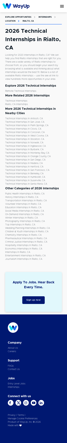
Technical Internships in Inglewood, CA (25, 146)
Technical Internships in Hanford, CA (24, 167)
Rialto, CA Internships (16, 104)
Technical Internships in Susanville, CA (25, 180)
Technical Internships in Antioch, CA (24, 118)
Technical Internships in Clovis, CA (23, 129)
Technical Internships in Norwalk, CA (24, 142)
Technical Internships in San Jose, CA (24, 122)
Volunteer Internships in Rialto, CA (23, 204)
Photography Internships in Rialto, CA (25, 221)
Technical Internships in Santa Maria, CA (26, 184)
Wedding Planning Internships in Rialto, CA (27, 228)
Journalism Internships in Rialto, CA (23, 259)
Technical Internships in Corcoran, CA (25, 132)
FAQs (11, 366)
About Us (13, 348)
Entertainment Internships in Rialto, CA (25, 255)
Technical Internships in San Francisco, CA (27, 170)
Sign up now (33, 300)
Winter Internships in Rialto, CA (21, 218)
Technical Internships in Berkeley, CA (24, 173)
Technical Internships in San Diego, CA (25, 160)
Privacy (11, 415)
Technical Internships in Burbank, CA (24, 149)
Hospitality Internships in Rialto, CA (23, 245)
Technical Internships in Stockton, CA (24, 139)
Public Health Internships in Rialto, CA (25, 194)
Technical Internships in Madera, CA (24, 163)
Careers (12, 351)
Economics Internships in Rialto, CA (23, 249)
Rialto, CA (28, 21)
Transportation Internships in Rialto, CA (26, 200)
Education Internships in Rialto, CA (23, 207)
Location (10, 21)
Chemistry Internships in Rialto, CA (23, 235)
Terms (20, 415)
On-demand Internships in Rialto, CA (24, 214)
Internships (45, 17)
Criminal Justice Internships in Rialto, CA (26, 242)
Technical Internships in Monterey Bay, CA (27, 153)
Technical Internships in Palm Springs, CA (26, 125)
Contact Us (14, 369)
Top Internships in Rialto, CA (20, 225)
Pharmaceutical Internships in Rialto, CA (26, 238)
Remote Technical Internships (20, 91)
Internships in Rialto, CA (17, 252)
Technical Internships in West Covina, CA (26, 136)
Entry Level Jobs (16, 384)
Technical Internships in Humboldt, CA (25, 177)
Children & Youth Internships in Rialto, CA (26, 231)
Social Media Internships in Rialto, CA (24, 211)
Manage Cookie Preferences (23, 418)
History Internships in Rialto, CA (21, 197)
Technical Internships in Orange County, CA (28, 156)
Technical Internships (16, 101)
